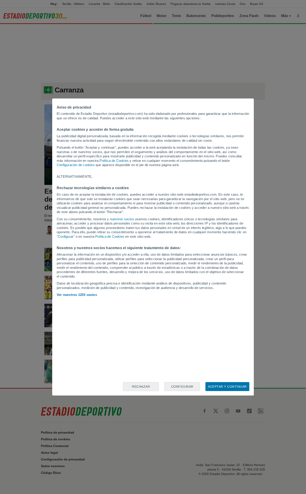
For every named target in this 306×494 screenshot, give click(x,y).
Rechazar (141, 386)
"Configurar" (66, 236)
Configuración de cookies (76, 165)
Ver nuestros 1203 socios (77, 295)
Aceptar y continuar (227, 386)
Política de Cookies (114, 161)
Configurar (182, 386)
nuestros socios (122, 219)
